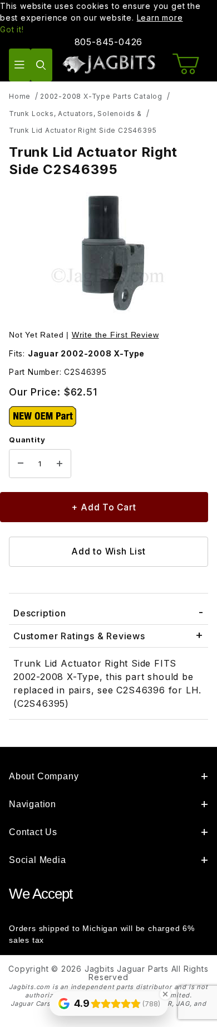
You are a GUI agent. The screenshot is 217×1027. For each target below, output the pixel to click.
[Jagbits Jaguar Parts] (108, 64)
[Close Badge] (165, 994)
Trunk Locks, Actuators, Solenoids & (75, 113)
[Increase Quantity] (59, 464)
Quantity (27, 439)
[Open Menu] (20, 65)
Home (20, 96)
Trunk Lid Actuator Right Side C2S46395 (82, 130)
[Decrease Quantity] (20, 464)
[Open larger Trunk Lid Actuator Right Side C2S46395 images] (108, 254)
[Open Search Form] (41, 65)
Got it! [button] (12, 29)
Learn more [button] (160, 17)
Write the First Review (115, 334)
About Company (43, 776)
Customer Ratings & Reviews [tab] (79, 636)
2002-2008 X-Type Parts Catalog (101, 96)
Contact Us (33, 832)
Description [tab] (39, 613)
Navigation (32, 804)
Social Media (37, 860)
